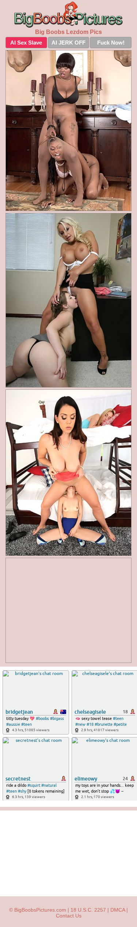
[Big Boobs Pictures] (68, 14)
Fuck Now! (111, 42)
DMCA (117, 910)
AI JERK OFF (68, 42)
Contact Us (68, 916)
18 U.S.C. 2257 (88, 910)
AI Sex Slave (26, 42)
